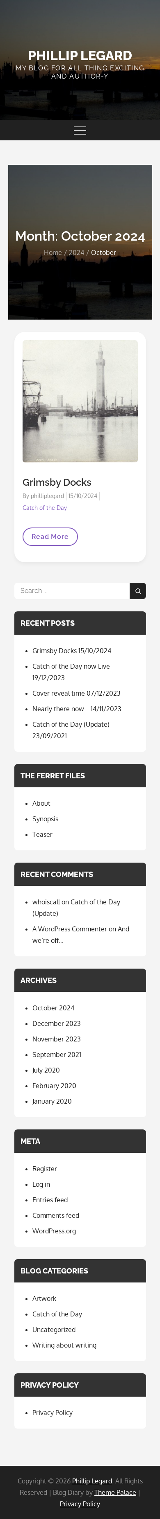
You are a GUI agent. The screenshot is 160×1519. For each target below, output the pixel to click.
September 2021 (56, 1054)
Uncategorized (53, 1329)
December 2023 (56, 1023)
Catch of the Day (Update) (71, 724)
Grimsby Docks (57, 482)
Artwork (44, 1298)
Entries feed (50, 1200)
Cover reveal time (58, 693)
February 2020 (54, 1086)
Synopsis (45, 819)
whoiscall (46, 902)
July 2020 (46, 1070)
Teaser (42, 834)
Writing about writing (64, 1345)
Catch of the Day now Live (71, 666)
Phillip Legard (80, 55)
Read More (50, 539)
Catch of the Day (45, 507)
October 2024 (53, 1008)
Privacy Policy (52, 1413)
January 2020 (52, 1101)
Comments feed (55, 1215)
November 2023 (56, 1039)
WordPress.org (54, 1231)
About (41, 803)
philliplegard (47, 495)
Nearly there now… (60, 709)
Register (44, 1169)
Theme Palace (115, 1492)
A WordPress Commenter (69, 929)
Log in (41, 1184)
